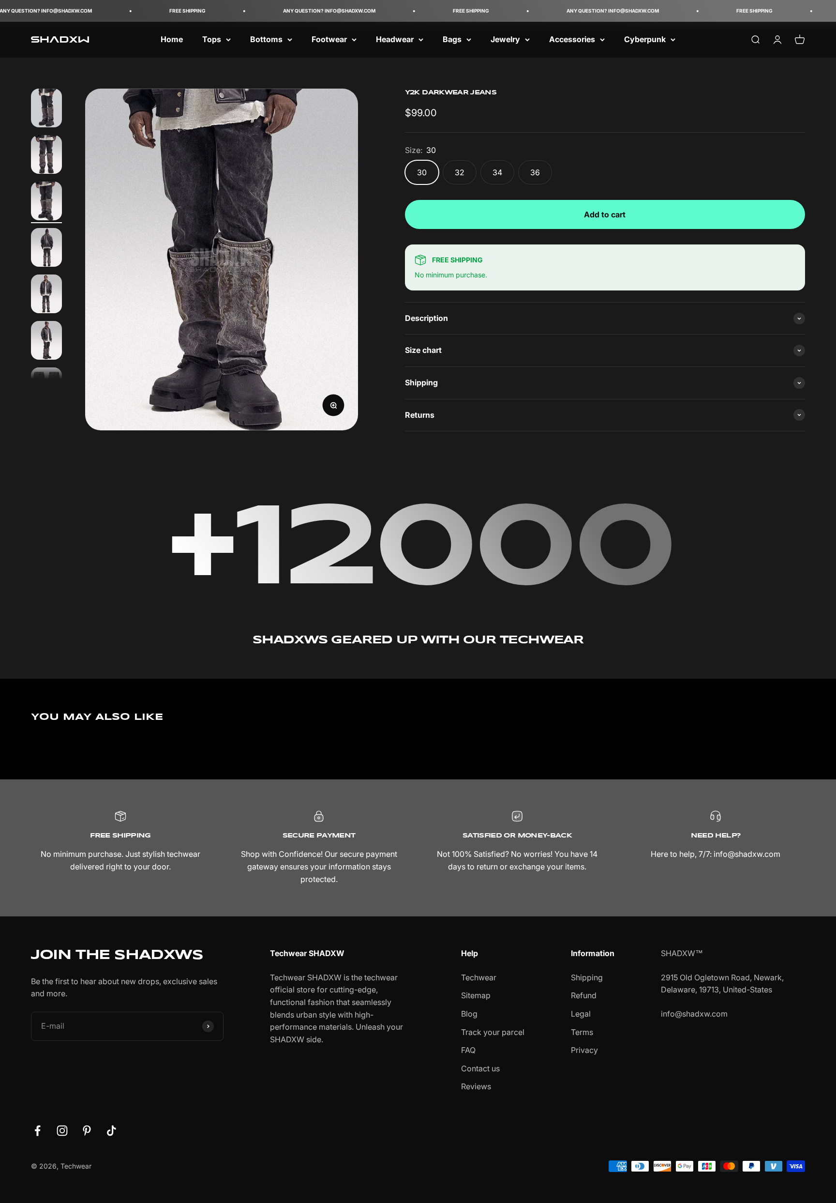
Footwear (329, 39)
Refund (584, 995)
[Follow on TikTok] (111, 1130)
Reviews (476, 1086)
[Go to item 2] (46, 156)
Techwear (478, 977)
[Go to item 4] (46, 249)
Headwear (395, 39)
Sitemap (476, 995)
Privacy (584, 1050)
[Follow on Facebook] (37, 1130)
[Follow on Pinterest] (86, 1130)
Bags (452, 39)
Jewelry (505, 39)
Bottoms (266, 39)
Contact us (480, 1068)
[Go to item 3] (46, 202)
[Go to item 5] (46, 295)
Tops (211, 39)
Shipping (587, 977)
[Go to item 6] (46, 342)
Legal (581, 1014)
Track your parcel (492, 1032)
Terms (582, 1032)
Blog (469, 1014)
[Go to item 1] (46, 109)
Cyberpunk (645, 39)
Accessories (572, 39)
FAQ (468, 1050)
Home (172, 39)
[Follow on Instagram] (62, 1130)
